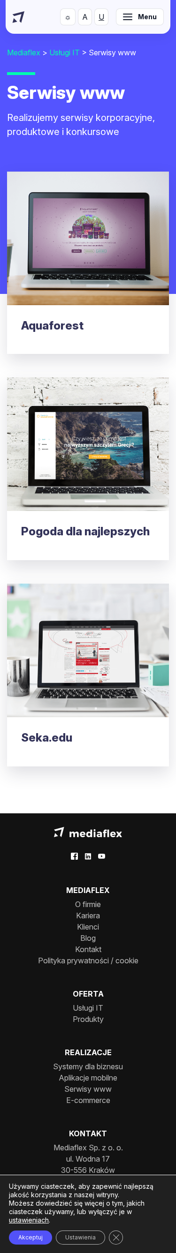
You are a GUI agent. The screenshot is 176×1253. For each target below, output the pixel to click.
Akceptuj (30, 1237)
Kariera (88, 915)
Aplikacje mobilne (88, 1077)
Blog (88, 938)
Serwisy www (88, 1089)
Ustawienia (80, 1237)
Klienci (88, 926)
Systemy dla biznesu (88, 1066)
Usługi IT (88, 1008)
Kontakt (88, 949)
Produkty (88, 1019)
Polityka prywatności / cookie (88, 960)
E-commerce (88, 1100)
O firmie (88, 904)
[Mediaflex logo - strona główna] (88, 831)
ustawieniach (29, 1220)
